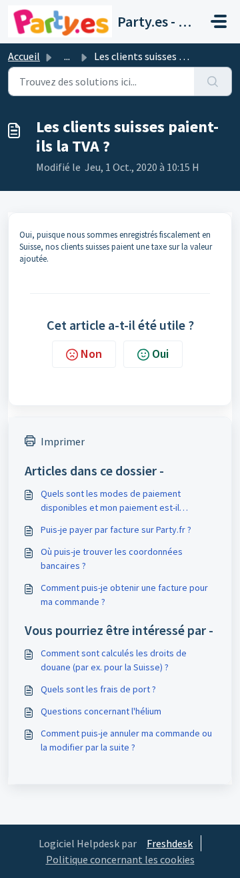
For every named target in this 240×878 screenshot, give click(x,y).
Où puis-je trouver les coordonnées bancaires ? (112, 558)
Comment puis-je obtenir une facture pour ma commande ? (124, 595)
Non (91, 353)
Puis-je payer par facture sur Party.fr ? (116, 529)
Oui (160, 353)
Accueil (24, 56)
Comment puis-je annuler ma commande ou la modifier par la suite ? (126, 740)
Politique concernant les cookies (120, 859)
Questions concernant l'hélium (101, 711)
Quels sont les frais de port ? (98, 689)
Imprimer (63, 441)
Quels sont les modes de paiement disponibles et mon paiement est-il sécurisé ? (111, 501)
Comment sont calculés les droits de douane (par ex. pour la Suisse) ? (114, 660)
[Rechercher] (213, 81)
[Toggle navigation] (218, 21)
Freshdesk (170, 843)
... (67, 56)
